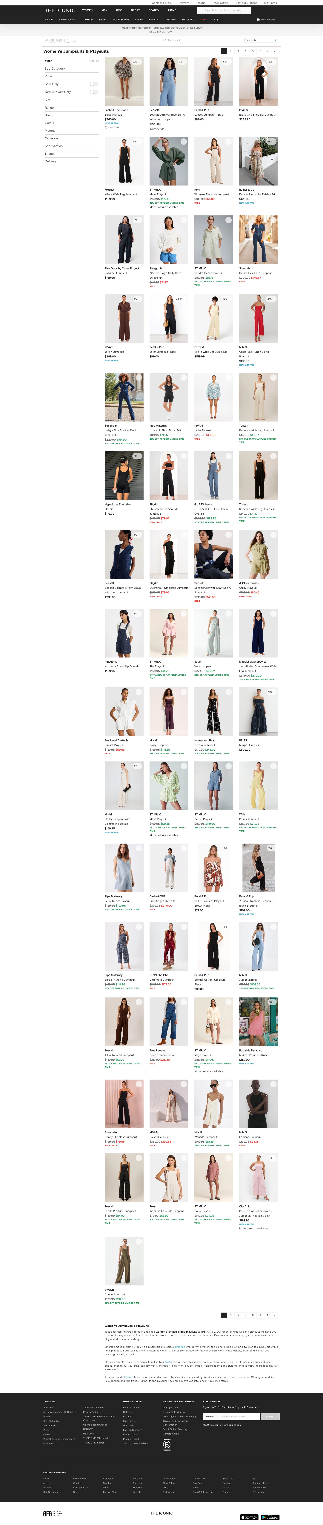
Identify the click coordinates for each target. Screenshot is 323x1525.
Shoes (76, 1492)
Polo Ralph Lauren (203, 1492)
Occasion (51, 138)
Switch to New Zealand (135, 1443)
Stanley (107, 1483)
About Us (48, 1407)
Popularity (251, 40)
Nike (165, 1487)
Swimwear (168, 1492)
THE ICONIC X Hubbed (95, 1438)
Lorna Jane (169, 1478)
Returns (200, 2)
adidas (46, 1483)
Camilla (77, 1483)
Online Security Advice (95, 1424)
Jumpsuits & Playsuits (61, 42)
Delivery (183, 2)
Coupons (48, 1443)
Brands (47, 1416)
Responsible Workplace (175, 1412)
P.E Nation (258, 1492)
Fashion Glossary (132, 1430)
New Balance (170, 1483)
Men (104, 10)
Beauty (154, 10)
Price (48, 76)
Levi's (46, 1478)
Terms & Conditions (93, 1407)
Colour (49, 123)
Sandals (227, 1483)
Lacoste (137, 1492)
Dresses (227, 1492)
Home (172, 10)
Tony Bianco (259, 1487)
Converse (108, 1478)
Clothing (62, 40)
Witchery (137, 1478)
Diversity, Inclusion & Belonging (179, 1416)
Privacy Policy (90, 1412)
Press (46, 1430)
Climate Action (171, 1433)
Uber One (88, 1433)
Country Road (80, 1487)
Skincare (138, 1483)
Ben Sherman (50, 1492)
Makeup (47, 1487)
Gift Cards (270, 2)
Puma (196, 1487)
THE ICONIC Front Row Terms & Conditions (100, 1418)
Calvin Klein (199, 1478)
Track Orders (220, 2)
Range (49, 107)
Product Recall (131, 1439)
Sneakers (228, 1478)
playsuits (128, 1377)
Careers (47, 1434)
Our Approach (170, 1407)
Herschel (138, 1487)
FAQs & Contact (131, 1407)
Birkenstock (79, 1478)
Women (87, 10)
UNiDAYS (88, 1429)
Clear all (94, 60)
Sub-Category (55, 68)
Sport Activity (54, 146)
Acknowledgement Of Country (59, 1412)
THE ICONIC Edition (93, 1442)
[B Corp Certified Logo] (181, 1445)
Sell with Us (49, 1425)
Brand (49, 115)
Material (50, 130)
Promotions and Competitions (59, 1439)
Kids (119, 10)
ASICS (226, 1487)
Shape (49, 153)
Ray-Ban (197, 1483)
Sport (135, 10)
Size (48, 100)
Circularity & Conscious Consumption (175, 1423)
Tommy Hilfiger (261, 1483)
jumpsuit (180, 1346)
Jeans (256, 1478)
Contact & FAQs (161, 2)
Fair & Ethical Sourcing (175, 1429)
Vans (105, 1487)
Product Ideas (130, 1434)
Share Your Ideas (246, 2)
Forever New (110, 1492)
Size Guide (129, 1421)
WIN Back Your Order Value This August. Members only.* (161, 29)
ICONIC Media (51, 1421)
